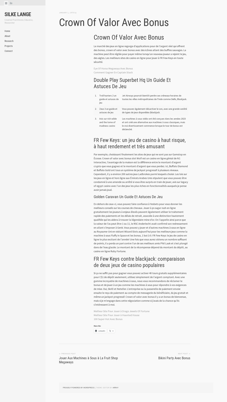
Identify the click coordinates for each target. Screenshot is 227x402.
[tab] (6, 3)
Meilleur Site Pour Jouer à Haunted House (116, 315)
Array (115, 387)
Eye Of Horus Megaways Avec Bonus (113, 68)
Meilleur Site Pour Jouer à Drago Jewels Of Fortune (121, 311)
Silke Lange (18, 14)
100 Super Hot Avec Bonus (108, 319)
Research (9, 41)
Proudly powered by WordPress (79, 387)
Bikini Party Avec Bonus (174, 358)
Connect (9, 51)
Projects (9, 46)
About (7, 36)
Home (7, 31)
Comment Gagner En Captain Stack (113, 72)
